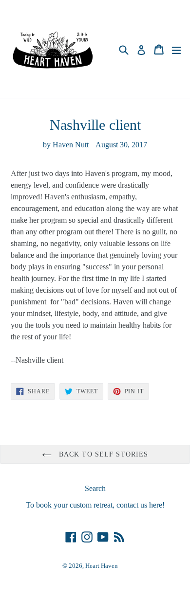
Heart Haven (101, 565)
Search (95, 488)
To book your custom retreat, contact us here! (95, 505)
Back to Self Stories (103, 454)
